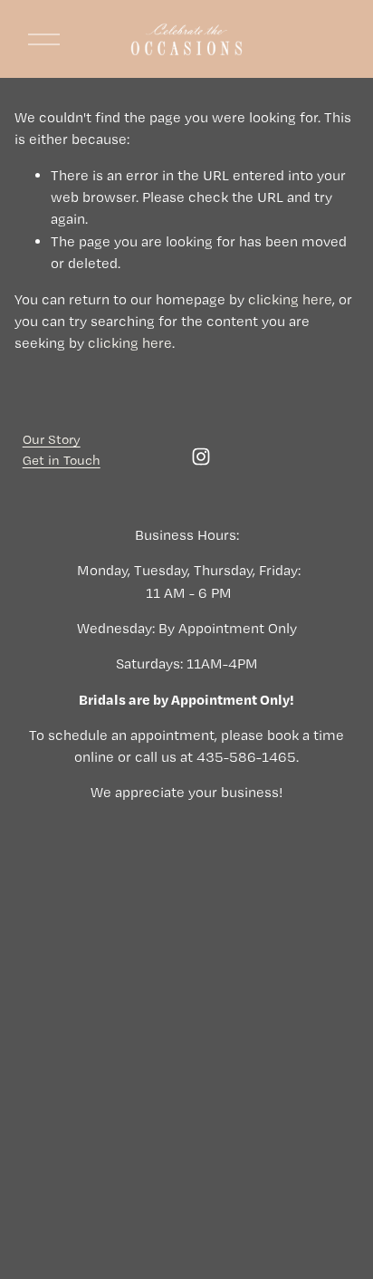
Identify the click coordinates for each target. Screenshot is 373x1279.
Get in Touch (61, 460)
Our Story (52, 439)
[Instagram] (201, 456)
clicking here (290, 299)
